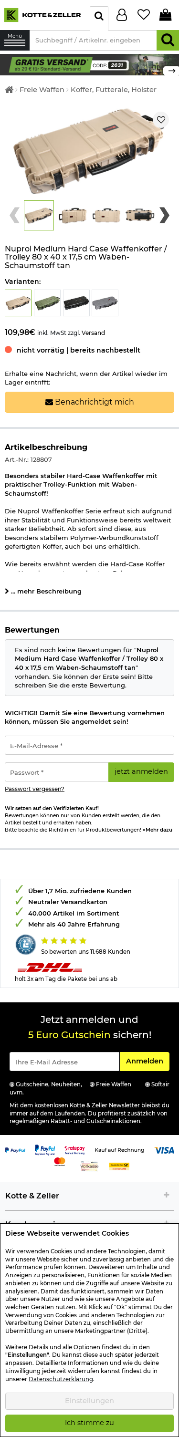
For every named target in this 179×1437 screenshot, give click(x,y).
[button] (39, 215)
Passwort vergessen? (34, 789)
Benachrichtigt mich (93, 401)
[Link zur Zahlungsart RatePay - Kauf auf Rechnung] (74, 1149)
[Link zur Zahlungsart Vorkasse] (89, 1165)
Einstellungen (89, 1400)
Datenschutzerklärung (61, 1379)
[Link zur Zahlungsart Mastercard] (60, 1161)
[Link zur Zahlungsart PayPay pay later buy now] (45, 1149)
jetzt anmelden (141, 771)
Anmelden (147, 1060)
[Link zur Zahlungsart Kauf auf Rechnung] (120, 1149)
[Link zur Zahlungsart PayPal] (15, 1149)
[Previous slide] (15, 215)
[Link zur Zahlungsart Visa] (164, 1149)
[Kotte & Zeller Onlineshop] (42, 14)
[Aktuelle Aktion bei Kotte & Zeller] (89, 64)
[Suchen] (168, 40)
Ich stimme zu (89, 1422)
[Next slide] (164, 215)
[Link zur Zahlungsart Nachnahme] (119, 1165)
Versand (93, 332)
